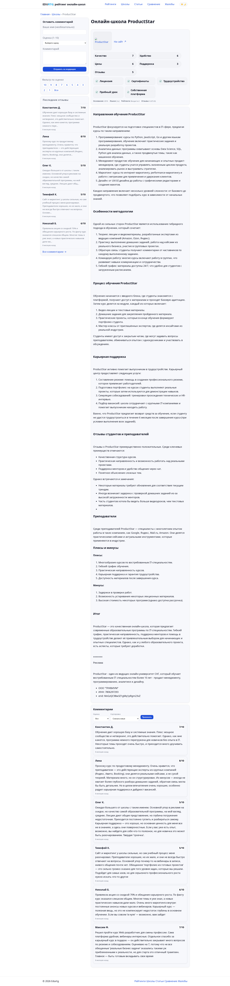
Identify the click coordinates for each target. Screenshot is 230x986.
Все (56, 90)
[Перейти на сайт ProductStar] (102, 41)
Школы (125, 4)
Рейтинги (110, 4)
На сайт (120, 41)
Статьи (138, 4)
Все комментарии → (54, 251)
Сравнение (153, 4)
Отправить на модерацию (65, 69)
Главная (45, 14)
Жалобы (169, 4)
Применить (147, 717)
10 (45, 84)
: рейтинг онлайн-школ (64, 4)
